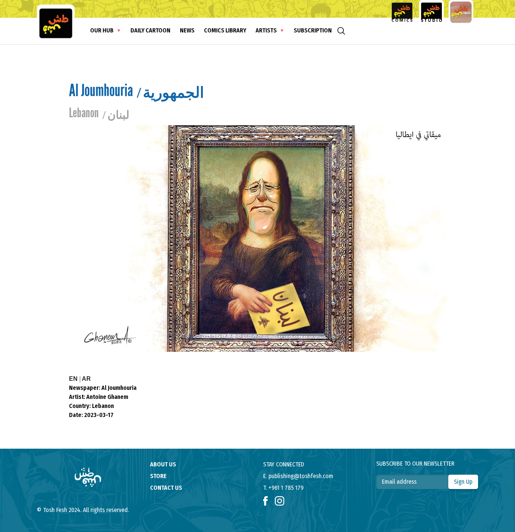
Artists (266, 30)
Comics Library (225, 30)
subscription (313, 30)
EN (74, 379)
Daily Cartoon (150, 30)
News (187, 30)
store (158, 476)
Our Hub (101, 30)
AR (86, 379)
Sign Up (463, 481)
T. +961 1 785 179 (283, 487)
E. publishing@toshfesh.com (298, 476)
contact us (166, 487)
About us (163, 464)
